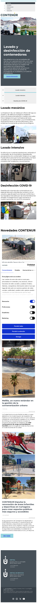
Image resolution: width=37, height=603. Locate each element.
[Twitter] (20, 599)
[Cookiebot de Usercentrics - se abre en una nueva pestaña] (27, 265)
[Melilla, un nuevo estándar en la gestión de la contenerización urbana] (18, 347)
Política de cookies (22, 592)
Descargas (9, 10)
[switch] (32, 306)
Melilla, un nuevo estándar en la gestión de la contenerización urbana (17, 403)
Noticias (9, 3)
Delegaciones (10, 7)
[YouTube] (24, 599)
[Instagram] (13, 599)
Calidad (9, 8)
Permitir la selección (18, 331)
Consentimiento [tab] (7, 270)
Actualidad (6, 515)
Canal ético (30, 592)
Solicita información (12, 76)
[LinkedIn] (17, 599)
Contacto (9, 5)
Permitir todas (18, 326)
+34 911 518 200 (14, 565)
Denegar (18, 336)
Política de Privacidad (12, 592)
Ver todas (6, 536)
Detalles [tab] (17, 270)
